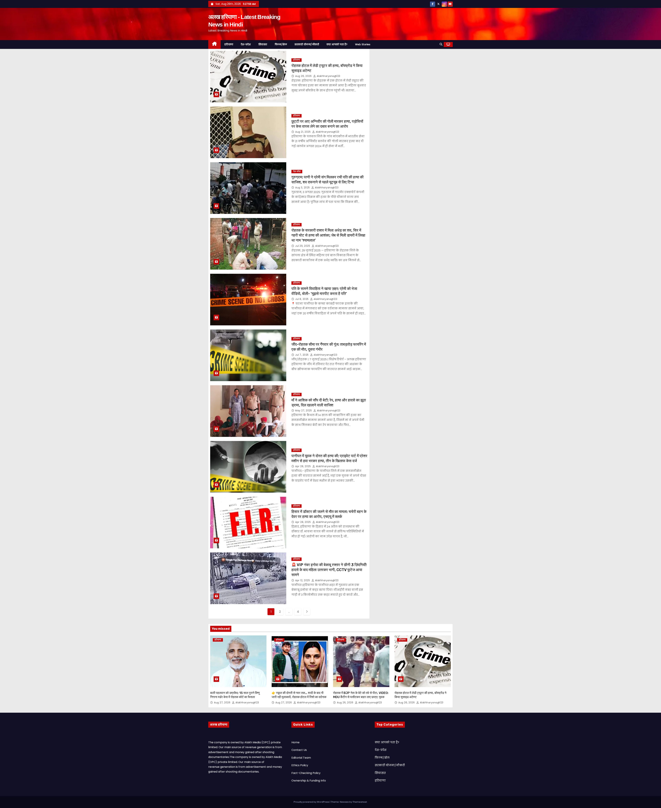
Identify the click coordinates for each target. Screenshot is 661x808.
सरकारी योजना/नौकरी (307, 44)
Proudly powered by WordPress (312, 802)
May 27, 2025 (304, 410)
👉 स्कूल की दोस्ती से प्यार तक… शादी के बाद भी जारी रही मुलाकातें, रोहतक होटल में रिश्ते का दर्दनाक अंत (299, 697)
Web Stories (362, 44)
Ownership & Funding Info (308, 781)
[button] (441, 44)
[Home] (214, 44)
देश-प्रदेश (246, 44)
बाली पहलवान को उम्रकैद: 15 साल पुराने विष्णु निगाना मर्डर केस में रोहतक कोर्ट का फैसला (235, 695)
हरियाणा (228, 44)
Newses (344, 802)
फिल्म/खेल (281, 44)
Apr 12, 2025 (303, 580)
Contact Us (299, 750)
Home (295, 742)
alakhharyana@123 (328, 76)
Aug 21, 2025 (303, 132)
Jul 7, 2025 (302, 355)
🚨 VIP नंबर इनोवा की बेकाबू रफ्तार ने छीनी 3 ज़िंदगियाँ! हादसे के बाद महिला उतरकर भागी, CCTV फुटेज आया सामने (329, 569)
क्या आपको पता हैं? (337, 44)
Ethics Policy (299, 765)
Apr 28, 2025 (303, 466)
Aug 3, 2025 (303, 187)
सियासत (262, 44)
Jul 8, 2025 (302, 299)
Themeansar (360, 802)
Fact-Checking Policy (306, 773)
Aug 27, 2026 (222, 702)
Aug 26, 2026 (303, 76)
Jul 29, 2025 (303, 246)
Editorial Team (301, 758)
